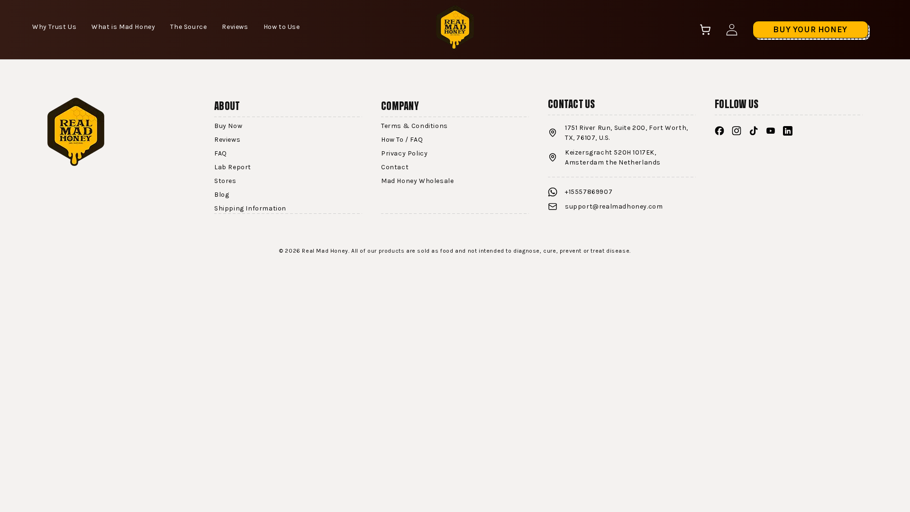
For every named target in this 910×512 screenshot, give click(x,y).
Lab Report (232, 167)
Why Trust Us (54, 27)
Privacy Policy (404, 153)
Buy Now (228, 126)
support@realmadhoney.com (614, 206)
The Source (188, 27)
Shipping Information (250, 208)
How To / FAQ (402, 140)
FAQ (220, 153)
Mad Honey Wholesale (417, 181)
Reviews (235, 27)
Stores (225, 181)
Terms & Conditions (414, 126)
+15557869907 (588, 192)
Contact (395, 167)
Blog (221, 195)
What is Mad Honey (123, 27)
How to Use (282, 27)
